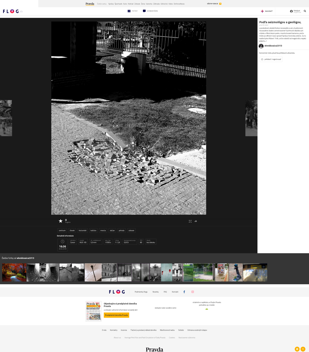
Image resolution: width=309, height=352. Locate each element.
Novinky (156, 291)
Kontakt (175, 291)
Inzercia (124, 330)
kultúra (93, 230)
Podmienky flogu (141, 291)
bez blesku (151, 241)
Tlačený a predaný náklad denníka (143, 330)
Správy (111, 3)
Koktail (130, 3)
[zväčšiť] (190, 221)
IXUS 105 (83, 241)
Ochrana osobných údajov (197, 330)
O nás (104, 330)
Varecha (149, 3)
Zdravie (137, 3)
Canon (72, 241)
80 (141, 241)
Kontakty (113, 330)
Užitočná (164, 3)
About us (117, 337)
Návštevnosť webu (167, 330)
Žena (143, 3)
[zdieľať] (195, 221)
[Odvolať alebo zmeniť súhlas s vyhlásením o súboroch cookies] (297, 349)
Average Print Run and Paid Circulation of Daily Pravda (145, 337)
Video (171, 3)
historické (82, 230)
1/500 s (108, 241)
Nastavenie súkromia (187, 337)
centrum (62, 230)
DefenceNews (179, 3)
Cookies (172, 337)
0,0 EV (130, 241)
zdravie (131, 230)
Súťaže (181, 330)
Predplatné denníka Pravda (116, 315)
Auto (125, 3)
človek (72, 230)
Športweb (118, 3)
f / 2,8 (117, 241)
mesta (103, 230)
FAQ (165, 291)
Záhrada (156, 3)
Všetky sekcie (212, 4)
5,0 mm (96, 241)
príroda (121, 230)
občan (112, 230)
